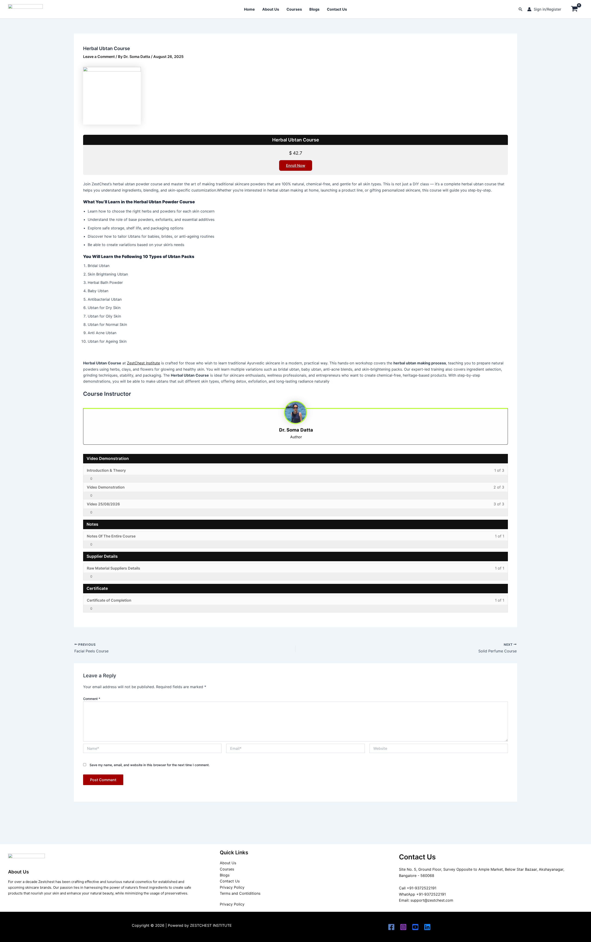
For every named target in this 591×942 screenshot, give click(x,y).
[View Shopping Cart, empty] (574, 9)
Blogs (314, 9)
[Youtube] (415, 927)
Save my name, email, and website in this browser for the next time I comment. (150, 765)
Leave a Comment (99, 56)
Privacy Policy (232, 887)
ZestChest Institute (143, 363)
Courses (294, 9)
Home (249, 9)
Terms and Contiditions (240, 893)
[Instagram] (403, 927)
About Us (270, 9)
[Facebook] (391, 927)
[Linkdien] (427, 927)
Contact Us (337, 9)
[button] (521, 9)
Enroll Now (295, 165)
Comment (91, 699)
